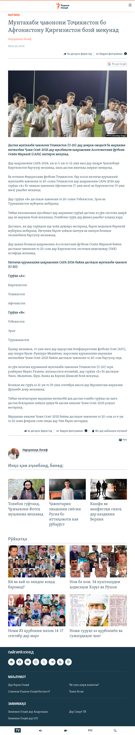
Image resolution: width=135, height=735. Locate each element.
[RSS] (60, 662)
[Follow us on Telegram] (52, 662)
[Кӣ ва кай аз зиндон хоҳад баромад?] (36, 561)
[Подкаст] (68, 662)
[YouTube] (65, 730)
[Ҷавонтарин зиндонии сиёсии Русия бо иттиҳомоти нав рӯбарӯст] (67, 489)
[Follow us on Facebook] (19, 662)
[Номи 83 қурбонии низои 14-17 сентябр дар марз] (36, 610)
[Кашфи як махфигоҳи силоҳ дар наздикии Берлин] (108, 489)
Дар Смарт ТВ (77, 712)
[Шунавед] (40, 730)
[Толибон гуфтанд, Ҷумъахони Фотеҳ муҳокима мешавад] (26, 489)
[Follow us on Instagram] (36, 662)
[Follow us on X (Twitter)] (44, 662)
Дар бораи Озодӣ (18, 685)
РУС (90, 730)
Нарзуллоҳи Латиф (19, 39)
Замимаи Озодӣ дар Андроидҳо (28, 712)
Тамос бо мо (76, 691)
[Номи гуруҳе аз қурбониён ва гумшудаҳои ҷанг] (98, 610)
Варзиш (14, 15)
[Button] (78, 54)
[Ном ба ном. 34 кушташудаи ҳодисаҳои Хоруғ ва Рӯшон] (98, 561)
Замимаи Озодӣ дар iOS (23, 718)
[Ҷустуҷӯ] (115, 730)
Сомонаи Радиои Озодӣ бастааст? (29, 691)
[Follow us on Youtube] (27, 662)
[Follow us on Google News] (11, 662)
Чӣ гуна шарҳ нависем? (84, 685)
